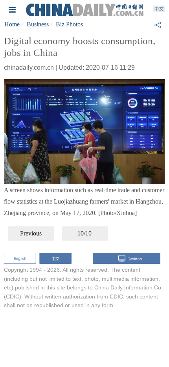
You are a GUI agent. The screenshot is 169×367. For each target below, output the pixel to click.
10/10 (84, 233)
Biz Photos (69, 24)
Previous (31, 233)
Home (12, 24)
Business (38, 24)
